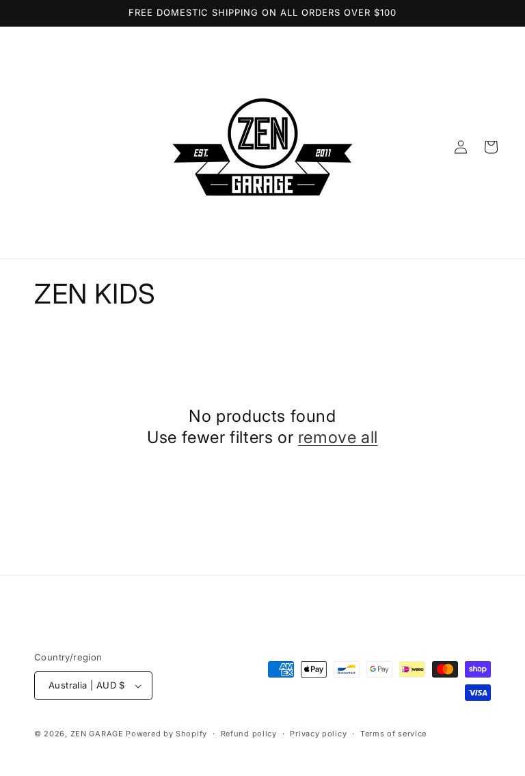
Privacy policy (318, 733)
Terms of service (393, 733)
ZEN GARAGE (97, 733)
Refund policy (249, 733)
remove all (338, 437)
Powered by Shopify (166, 733)
